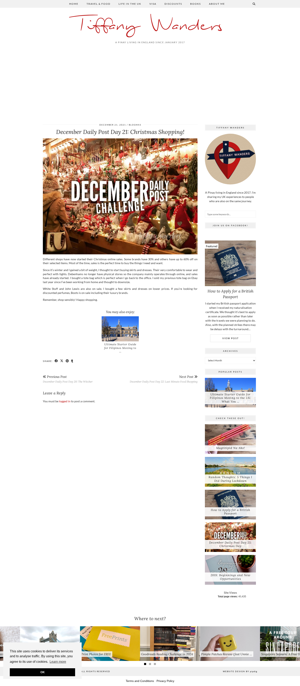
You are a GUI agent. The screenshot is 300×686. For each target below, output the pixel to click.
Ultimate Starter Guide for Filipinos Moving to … (120, 348)
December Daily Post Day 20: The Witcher (68, 379)
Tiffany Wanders (150, 26)
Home (73, 3)
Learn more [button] (58, 661)
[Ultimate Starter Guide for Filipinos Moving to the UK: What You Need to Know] (120, 328)
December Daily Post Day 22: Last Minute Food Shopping (164, 379)
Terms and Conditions (140, 681)
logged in (64, 401)
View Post (230, 338)
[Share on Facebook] (56, 361)
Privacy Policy (165, 681)
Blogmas (135, 125)
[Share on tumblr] (72, 361)
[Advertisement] (150, 82)
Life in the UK (130, 3)
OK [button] (42, 672)
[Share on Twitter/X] (62, 361)
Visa (152, 3)
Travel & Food (98, 3)
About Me (217, 3)
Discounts (173, 3)
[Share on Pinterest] (67, 361)
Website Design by (240, 671)
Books (195, 3)
